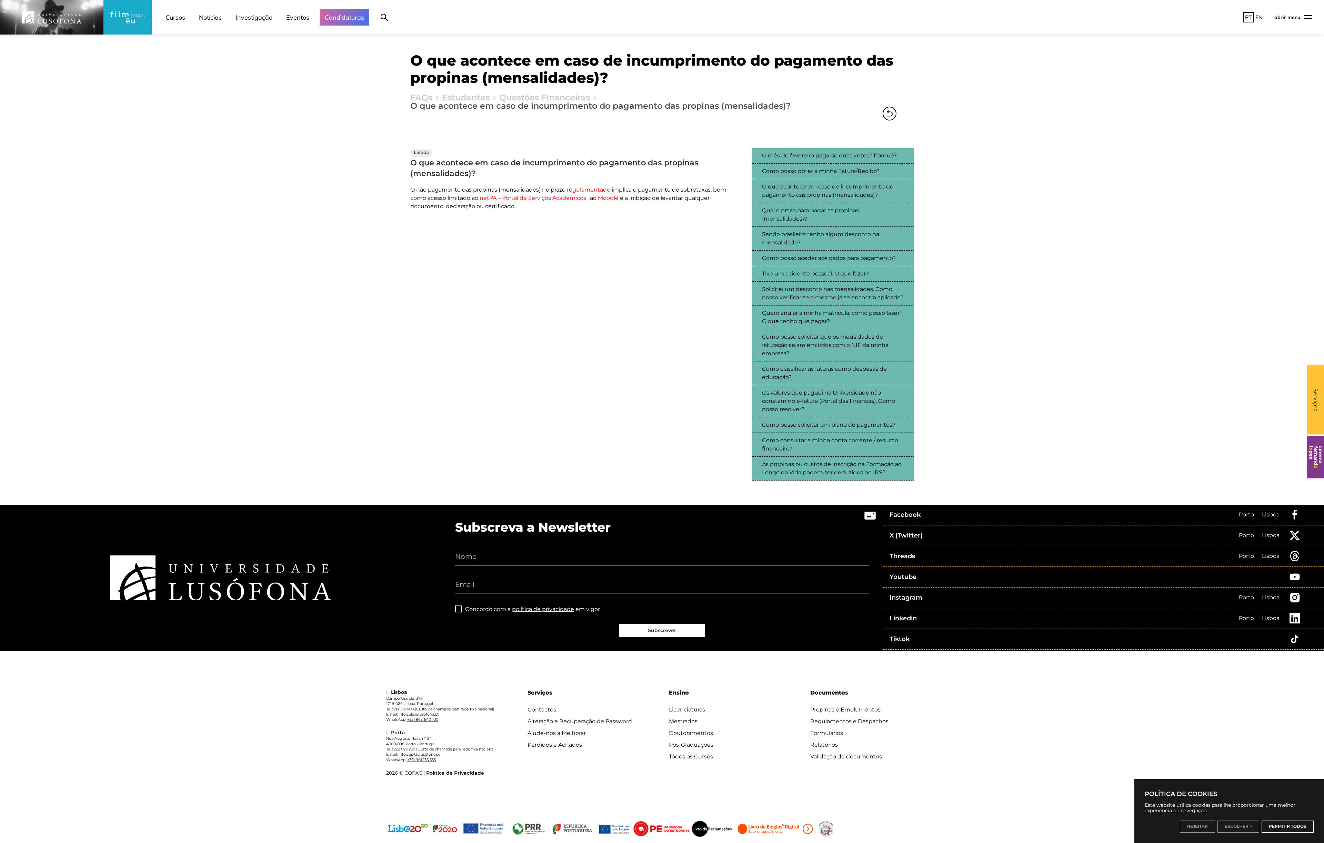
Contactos (542, 709)
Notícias (210, 17)
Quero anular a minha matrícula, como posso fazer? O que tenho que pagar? (832, 317)
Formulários (826, 733)
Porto (1246, 514)
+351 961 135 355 (421, 759)
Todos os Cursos (691, 756)
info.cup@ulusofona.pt (419, 754)
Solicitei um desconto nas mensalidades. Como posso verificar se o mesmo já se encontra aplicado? (832, 293)
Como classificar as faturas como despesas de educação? (824, 373)
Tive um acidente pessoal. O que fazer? (815, 273)
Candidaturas (344, 17)
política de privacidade (543, 609)
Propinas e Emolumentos (845, 709)
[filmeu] (127, 17)
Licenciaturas (687, 709)
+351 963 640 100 (422, 719)
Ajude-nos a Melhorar (557, 733)
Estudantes (466, 98)
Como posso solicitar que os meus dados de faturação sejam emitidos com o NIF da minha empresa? (825, 345)
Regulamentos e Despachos (849, 721)
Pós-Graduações (691, 745)
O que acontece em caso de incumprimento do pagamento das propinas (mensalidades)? (827, 190)
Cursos (175, 17)
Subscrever (662, 630)
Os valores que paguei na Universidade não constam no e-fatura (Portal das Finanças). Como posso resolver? (828, 401)
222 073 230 (404, 749)
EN (1259, 17)
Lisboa (1271, 514)
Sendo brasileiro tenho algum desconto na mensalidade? (820, 238)
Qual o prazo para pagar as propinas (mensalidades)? (810, 214)
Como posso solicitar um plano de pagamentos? (828, 425)
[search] (384, 17)
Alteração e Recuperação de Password (580, 721)
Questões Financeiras (544, 98)
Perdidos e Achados (555, 745)
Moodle (608, 198)
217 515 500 (404, 709)
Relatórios (824, 745)
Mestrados (683, 721)
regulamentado (588, 189)
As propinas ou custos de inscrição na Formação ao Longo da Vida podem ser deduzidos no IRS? (832, 468)
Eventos (297, 17)
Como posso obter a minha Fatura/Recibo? (821, 171)
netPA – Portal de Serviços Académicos (533, 198)
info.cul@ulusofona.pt (419, 714)
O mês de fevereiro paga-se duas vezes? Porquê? (829, 155)
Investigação (253, 17)
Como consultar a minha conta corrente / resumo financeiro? (830, 444)
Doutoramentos (691, 733)
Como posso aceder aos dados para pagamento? (829, 258)
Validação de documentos (846, 756)
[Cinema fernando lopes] (1315, 457)
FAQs (421, 98)
